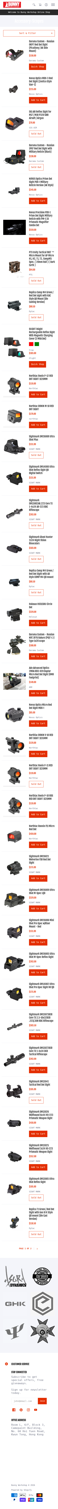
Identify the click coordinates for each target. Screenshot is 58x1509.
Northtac (33, 388)
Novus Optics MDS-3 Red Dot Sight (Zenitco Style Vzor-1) (41, 81)
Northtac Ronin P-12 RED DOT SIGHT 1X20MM (41, 377)
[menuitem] (34, 4)
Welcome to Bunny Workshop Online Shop (29, 12)
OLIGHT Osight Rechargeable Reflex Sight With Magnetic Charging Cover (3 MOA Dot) (42, 333)
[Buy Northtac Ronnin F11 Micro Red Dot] (14, 836)
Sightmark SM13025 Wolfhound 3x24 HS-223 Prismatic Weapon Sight (41, 1148)
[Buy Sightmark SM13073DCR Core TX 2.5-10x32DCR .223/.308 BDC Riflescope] (14, 1026)
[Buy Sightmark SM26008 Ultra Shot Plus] (14, 446)
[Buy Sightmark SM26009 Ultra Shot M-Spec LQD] (14, 900)
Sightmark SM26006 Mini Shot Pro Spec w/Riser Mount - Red (41, 923)
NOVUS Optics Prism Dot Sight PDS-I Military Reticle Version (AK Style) (41, 182)
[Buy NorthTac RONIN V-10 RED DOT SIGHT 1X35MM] (14, 745)
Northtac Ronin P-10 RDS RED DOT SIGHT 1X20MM (41, 797)
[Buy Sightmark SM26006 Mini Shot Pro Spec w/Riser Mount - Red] (14, 932)
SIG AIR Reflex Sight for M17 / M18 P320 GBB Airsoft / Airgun (40, 115)
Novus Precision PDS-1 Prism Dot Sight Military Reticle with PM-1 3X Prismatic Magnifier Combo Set (40, 219)
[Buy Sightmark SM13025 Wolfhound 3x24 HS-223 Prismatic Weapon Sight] (14, 1157)
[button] (34, 4)
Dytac (32, 311)
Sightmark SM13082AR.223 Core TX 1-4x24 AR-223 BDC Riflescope (41, 505)
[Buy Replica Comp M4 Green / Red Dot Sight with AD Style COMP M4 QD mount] (14, 582)
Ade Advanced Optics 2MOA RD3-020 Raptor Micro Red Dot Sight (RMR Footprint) (41, 672)
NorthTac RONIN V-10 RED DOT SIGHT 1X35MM (41, 736)
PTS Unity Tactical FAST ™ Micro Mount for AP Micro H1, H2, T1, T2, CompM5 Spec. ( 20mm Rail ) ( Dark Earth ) (42, 259)
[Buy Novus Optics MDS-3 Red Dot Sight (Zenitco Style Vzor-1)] (14, 90)
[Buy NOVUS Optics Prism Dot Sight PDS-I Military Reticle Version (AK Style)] (14, 190)
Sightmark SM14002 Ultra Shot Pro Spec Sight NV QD (41, 985)
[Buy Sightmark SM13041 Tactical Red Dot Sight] (14, 1091)
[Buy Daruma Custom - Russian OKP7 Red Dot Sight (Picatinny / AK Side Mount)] (14, 55)
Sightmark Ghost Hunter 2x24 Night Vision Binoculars (41, 540)
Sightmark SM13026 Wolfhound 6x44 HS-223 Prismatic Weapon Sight (41, 1115)
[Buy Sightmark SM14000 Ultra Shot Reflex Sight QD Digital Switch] (14, 478)
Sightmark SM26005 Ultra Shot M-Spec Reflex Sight (42, 955)
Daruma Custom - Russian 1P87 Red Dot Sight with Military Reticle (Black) (41, 148)
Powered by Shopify (21, 1490)
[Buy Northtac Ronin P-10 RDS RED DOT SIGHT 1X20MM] (14, 806)
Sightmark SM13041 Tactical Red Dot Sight (39, 1083)
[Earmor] (43, 1304)
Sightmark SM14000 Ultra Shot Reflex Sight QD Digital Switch (41, 470)
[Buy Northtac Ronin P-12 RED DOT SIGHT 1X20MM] (14, 386)
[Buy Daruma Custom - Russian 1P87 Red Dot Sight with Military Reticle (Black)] (14, 157)
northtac (33, 419)
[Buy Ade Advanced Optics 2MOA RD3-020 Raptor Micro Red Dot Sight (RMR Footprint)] (14, 681)
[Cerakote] (43, 1276)
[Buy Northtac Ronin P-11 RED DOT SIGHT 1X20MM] (14, 775)
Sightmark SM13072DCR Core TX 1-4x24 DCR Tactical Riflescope (40, 1051)
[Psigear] (15, 1331)
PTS (30, 275)
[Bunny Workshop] (12, 4)
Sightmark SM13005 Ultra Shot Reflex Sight (41, 1180)
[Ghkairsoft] (15, 1304)
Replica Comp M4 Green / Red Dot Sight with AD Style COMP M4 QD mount (41, 574)
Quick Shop (37, 66)
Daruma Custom (36, 61)
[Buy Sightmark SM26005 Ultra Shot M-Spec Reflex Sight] (14, 964)
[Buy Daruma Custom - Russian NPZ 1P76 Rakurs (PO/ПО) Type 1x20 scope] (14, 646)
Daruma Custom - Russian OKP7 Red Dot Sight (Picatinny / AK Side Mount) (41, 46)
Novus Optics (36, 94)
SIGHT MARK (34, 449)
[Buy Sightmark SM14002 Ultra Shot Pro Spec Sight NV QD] (14, 994)
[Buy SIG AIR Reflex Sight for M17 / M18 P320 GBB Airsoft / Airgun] (14, 123)
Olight (32, 358)
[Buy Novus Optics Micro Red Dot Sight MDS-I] (14, 715)
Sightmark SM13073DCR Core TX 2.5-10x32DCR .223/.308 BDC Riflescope (41, 1017)
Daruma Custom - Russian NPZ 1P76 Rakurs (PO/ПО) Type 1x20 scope (41, 637)
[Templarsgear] (43, 1331)
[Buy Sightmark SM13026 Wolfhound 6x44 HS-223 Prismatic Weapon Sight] (14, 1123)
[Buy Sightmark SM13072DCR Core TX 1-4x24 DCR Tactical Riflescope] (14, 1059)
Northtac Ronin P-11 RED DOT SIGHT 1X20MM (41, 767)
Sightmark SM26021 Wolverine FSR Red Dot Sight (40, 859)
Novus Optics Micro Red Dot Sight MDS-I (40, 706)
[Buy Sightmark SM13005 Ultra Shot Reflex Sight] (14, 1189)
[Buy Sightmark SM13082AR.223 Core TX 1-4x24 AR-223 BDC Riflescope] (14, 513)
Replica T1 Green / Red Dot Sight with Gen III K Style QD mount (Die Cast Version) (41, 1214)
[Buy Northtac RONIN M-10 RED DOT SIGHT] (14, 416)
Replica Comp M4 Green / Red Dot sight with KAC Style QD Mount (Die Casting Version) (41, 297)
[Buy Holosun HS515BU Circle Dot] (14, 614)
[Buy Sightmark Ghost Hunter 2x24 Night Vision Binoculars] (14, 549)
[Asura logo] (15, 1276)
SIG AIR (33, 128)
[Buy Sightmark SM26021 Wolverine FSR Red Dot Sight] (14, 868)
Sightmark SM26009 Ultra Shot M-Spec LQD (42, 891)
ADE (30, 687)
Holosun (33, 617)
